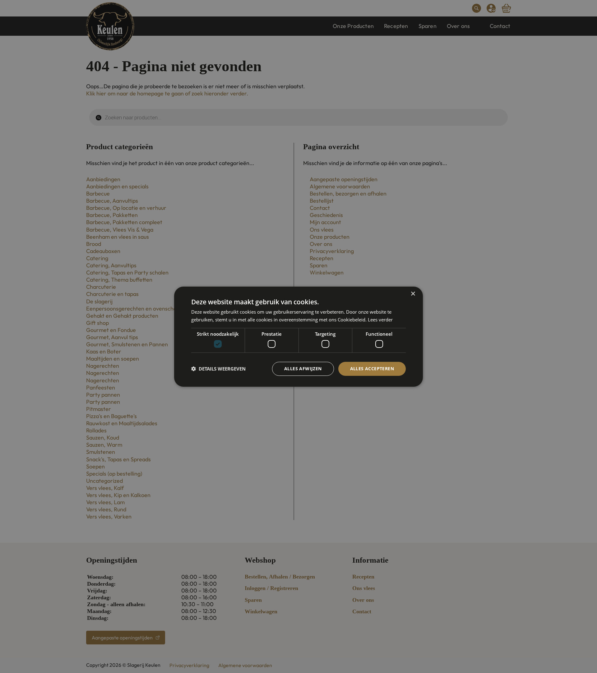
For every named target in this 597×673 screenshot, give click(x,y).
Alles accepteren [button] (372, 368)
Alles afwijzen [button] (303, 368)
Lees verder (380, 319)
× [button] (412, 293)
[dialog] (298, 336)
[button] (218, 368)
